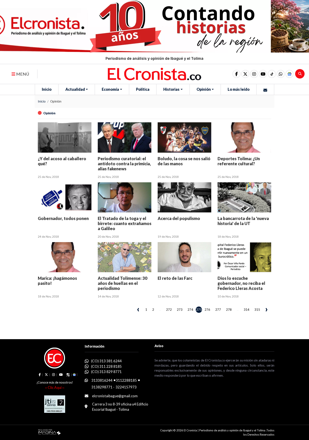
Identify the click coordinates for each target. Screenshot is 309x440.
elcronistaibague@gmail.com (115, 396)
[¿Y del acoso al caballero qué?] (64, 137)
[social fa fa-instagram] (254, 74)
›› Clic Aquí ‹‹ (54, 387)
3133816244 (101, 380)
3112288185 (126, 380)
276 (207, 309)
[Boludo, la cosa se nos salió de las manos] (184, 137)
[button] (281, 74)
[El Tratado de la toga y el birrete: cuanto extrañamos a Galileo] (124, 197)
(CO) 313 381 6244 (106, 361)
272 (169, 309)
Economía (110, 89)
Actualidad (75, 89)
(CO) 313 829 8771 (106, 371)
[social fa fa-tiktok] (272, 74)
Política (142, 89)
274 (190, 309)
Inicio (47, 89)
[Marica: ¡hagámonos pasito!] (64, 257)
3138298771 (101, 387)
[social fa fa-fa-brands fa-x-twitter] (245, 74)
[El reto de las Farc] (184, 257)
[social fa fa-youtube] (263, 74)
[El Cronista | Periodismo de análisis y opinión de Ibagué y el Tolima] (154, 73)
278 (229, 309)
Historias (171, 89)
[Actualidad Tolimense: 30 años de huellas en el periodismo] (124, 257)
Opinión (204, 89)
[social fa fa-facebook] (236, 74)
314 (246, 309)
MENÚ (22, 73)
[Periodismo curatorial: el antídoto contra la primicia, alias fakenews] (124, 137)
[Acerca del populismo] (184, 197)
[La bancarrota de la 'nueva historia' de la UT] (244, 197)
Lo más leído (239, 89)
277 (218, 309)
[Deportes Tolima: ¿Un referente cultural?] (244, 137)
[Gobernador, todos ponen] (64, 197)
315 (257, 309)
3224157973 (126, 387)
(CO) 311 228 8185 (106, 366)
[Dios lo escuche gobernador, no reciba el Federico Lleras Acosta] (244, 257)
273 (179, 309)
